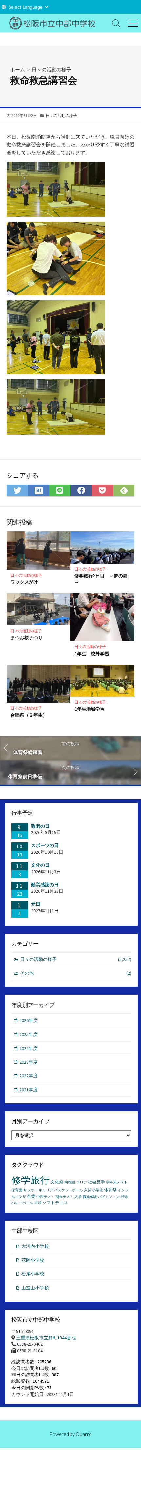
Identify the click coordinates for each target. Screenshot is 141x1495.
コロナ (81, 1182)
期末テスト (64, 1197)
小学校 (97, 1190)
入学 (78, 1197)
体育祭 (110, 1189)
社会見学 (96, 1182)
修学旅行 (30, 1180)
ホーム (17, 69)
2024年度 (28, 1048)
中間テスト (45, 1197)
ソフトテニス (55, 1202)
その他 (75, 973)
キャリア (46, 1190)
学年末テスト (117, 1182)
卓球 (37, 1203)
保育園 (16, 1190)
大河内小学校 (35, 1246)
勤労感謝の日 (45, 885)
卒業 (31, 1196)
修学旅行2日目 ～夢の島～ (101, 579)
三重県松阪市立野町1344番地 (46, 1338)
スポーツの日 (45, 845)
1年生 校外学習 (91, 653)
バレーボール (22, 1203)
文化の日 (40, 865)
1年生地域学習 (89, 709)
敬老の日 (40, 826)
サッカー (30, 1190)
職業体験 (90, 1197)
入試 (87, 1190)
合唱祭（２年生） (28, 715)
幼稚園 (69, 1182)
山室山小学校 (35, 1288)
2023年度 (28, 1062)
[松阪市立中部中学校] (54, 23)
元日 (35, 904)
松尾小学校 (32, 1274)
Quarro (84, 1434)
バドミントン (109, 1197)
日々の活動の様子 (51, 69)
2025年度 (28, 1034)
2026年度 (28, 1020)
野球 (124, 1197)
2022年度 (28, 1076)
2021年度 (28, 1090)
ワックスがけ (24, 582)
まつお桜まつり (26, 637)
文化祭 (56, 1182)
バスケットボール (68, 1190)
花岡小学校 (32, 1260)
